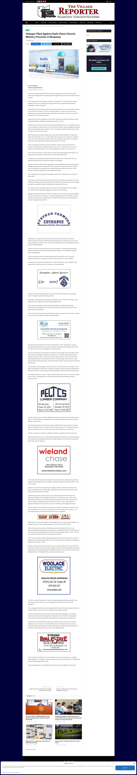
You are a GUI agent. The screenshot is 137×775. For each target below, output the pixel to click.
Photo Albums (73, 22)
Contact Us (99, 22)
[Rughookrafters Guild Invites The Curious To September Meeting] (39, 731)
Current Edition (53, 22)
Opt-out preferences (6, 772)
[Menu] (27, 22)
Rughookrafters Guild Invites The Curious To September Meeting (38, 741)
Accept (125, 768)
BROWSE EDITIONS (99, 68)
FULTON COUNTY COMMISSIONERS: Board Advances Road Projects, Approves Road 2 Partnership (38, 718)
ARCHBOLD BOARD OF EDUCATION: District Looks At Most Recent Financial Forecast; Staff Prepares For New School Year (68, 718)
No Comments (47, 40)
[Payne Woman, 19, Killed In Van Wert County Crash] (68, 731)
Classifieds (90, 22)
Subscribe (43, 22)
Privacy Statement (15, 772)
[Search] (110, 22)
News (27, 30)
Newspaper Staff (30, 40)
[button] (134, 763)
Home (37, 22)
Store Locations (63, 22)
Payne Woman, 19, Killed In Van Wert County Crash (67, 741)
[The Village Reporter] (68, 11)
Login (88, 35)
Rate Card (82, 22)
